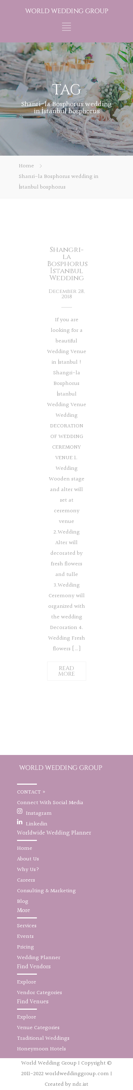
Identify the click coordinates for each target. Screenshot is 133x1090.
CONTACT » (31, 792)
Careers (26, 880)
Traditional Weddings (43, 1038)
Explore (26, 982)
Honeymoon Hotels (41, 1049)
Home (26, 166)
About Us (28, 859)
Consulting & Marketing (46, 891)
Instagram (39, 813)
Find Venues (33, 1002)
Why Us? (28, 869)
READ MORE (66, 671)
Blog (22, 901)
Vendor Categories (39, 992)
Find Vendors (34, 966)
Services (27, 926)
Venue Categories (38, 1027)
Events (25, 936)
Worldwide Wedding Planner (54, 833)
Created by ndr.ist (66, 1084)
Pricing (25, 947)
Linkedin (37, 824)
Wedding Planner (38, 957)
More (23, 910)
